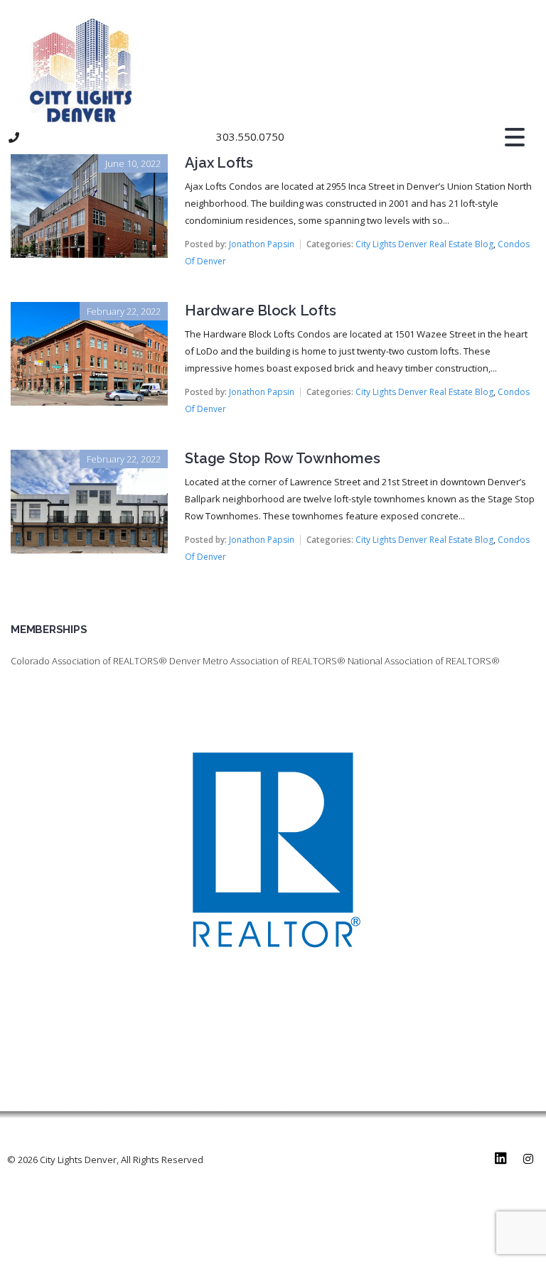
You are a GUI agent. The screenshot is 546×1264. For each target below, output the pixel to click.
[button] (243, 137)
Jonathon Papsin (261, 244)
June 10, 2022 (133, 163)
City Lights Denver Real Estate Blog (424, 244)
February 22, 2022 (124, 311)
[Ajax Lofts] (89, 164)
